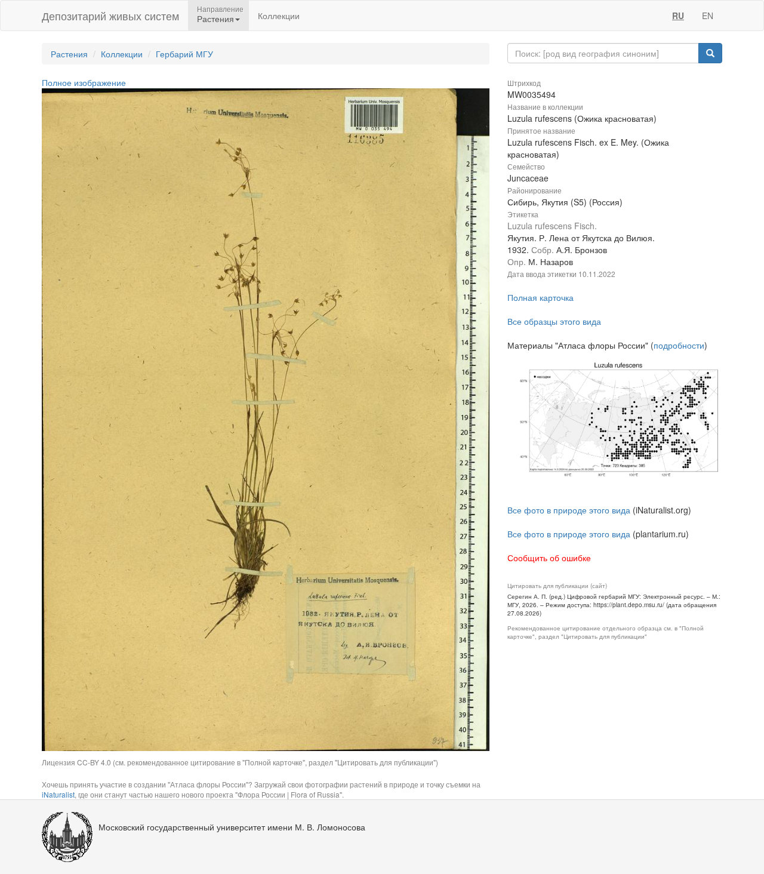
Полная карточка (540, 297)
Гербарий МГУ (184, 54)
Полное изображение (84, 82)
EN (707, 15)
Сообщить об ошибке (549, 558)
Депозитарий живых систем (110, 15)
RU (678, 15)
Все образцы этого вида (554, 321)
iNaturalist (58, 794)
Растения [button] (215, 18)
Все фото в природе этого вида (568, 510)
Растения (69, 54)
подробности (679, 345)
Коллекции (279, 15)
